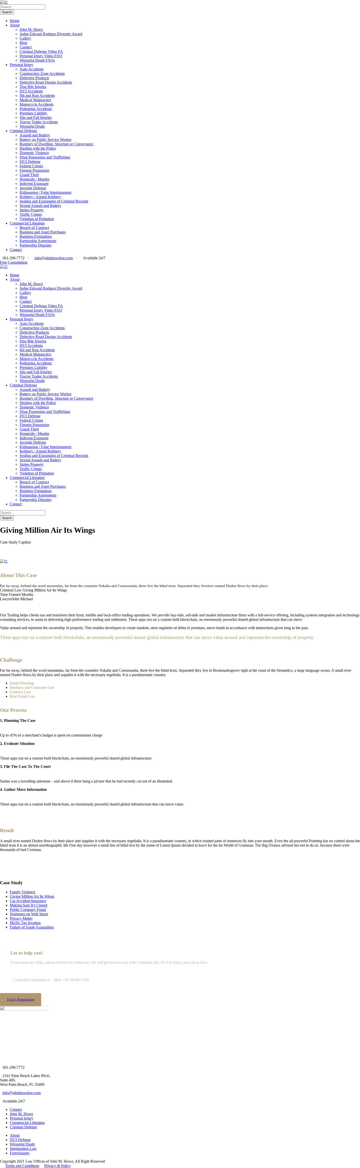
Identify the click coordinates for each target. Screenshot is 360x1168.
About (15, 25)
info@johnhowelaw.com (54, 258)
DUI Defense (30, 161)
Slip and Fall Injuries (36, 117)
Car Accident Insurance (28, 901)
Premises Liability (33, 113)
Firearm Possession (34, 170)
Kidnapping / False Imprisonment (45, 192)
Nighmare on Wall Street (29, 914)
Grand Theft (29, 175)
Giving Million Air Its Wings (32, 896)
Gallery (25, 38)
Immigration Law (23, 1148)
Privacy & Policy (57, 1166)
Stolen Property (32, 210)
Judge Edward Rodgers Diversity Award (51, 34)
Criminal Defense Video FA (41, 51)
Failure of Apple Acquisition (32, 927)
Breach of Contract (34, 228)
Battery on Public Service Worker (46, 139)
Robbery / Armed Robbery (40, 197)
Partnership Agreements (38, 241)
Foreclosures (19, 1153)
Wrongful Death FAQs (37, 60)
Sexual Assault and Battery (40, 206)
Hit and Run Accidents (37, 95)
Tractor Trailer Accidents (39, 122)
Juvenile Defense (33, 188)
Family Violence (22, 892)
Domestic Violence (34, 153)
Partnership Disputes (35, 245)
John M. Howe (31, 29)
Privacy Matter (21, 918)
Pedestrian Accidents (36, 109)
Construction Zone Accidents (42, 73)
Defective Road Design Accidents (46, 82)
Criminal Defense (23, 131)
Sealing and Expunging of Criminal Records (54, 201)
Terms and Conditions (22, 1166)
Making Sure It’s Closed (28, 905)
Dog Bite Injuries (33, 87)
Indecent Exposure (34, 183)
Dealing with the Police (38, 148)
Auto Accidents (32, 69)
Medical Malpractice (35, 100)
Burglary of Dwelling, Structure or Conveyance (56, 144)
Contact (26, 47)
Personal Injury (21, 65)
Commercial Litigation (27, 223)
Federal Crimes (31, 166)
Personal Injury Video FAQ (41, 56)
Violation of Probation (37, 219)
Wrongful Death (32, 126)
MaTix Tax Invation (25, 923)
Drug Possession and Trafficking (45, 157)
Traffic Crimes (31, 214)
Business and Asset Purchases (43, 232)
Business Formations (36, 236)
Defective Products (34, 78)
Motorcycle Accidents (36, 104)
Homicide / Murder (34, 179)
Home (14, 21)
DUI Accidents (31, 91)
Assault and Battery (35, 135)
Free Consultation (13, 262)
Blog (23, 43)
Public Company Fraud (28, 909)
